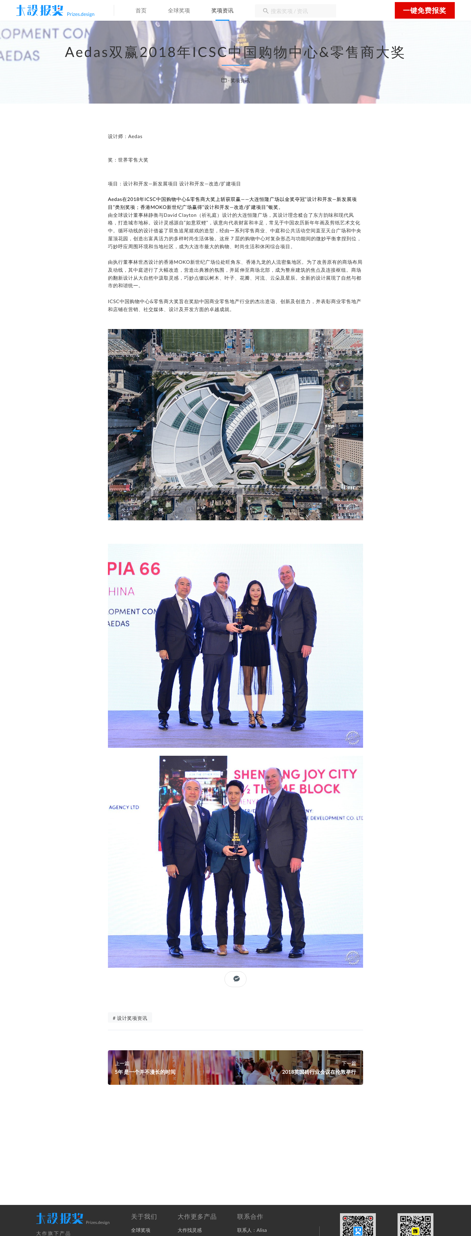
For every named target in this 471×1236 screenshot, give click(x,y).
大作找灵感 (190, 1230)
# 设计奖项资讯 (130, 1018)
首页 (141, 11)
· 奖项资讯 (239, 80)
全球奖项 (179, 11)
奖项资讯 (222, 11)
